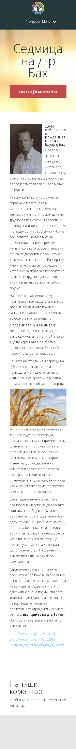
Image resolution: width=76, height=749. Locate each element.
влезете (32, 700)
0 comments (46, 91)
